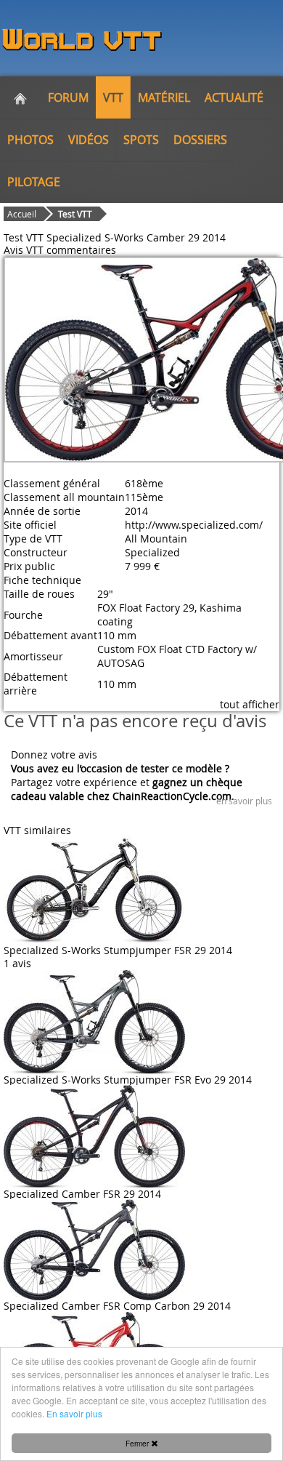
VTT (113, 97)
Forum (68, 97)
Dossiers (200, 140)
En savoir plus (74, 1413)
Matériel (164, 97)
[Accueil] (20, 97)
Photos (30, 140)
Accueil (21, 214)
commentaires (81, 250)
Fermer (138, 1443)
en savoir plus (244, 800)
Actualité (234, 97)
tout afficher (249, 704)
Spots (141, 140)
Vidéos (88, 140)
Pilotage (33, 182)
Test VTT (75, 214)
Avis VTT (24, 250)
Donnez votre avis (54, 754)
